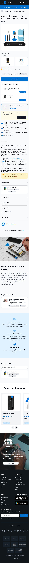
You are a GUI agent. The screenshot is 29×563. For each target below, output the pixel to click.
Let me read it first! (7, 518)
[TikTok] (2, 531)
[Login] (27, 2)
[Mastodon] (18, 531)
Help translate (13, 525)
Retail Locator (18, 482)
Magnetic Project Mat (13, 88)
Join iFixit (22, 117)
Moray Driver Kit (12, 96)
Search (24, 74)
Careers (3, 484)
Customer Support (6, 479)
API (2, 487)
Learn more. (13, 108)
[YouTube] (15, 531)
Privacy (3, 500)
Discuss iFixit (4, 482)
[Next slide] (16, 427)
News (16, 489)
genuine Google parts (14, 158)
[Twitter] (8, 531)
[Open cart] (23, 2)
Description (4, 142)
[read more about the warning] (23, 230)
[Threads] (24, 531)
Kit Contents (4, 218)
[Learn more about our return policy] (12, 135)
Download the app (21, 494)
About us (3, 477)
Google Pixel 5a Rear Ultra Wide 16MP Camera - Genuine (15, 11)
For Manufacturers (20, 484)
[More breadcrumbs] (2, 11)
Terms (2, 502)
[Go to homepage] (9, 2)
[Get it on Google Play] (21, 503)
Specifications (5, 198)
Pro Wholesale (19, 479)
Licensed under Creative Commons (14, 555)
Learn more (11, 463)
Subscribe (24, 515)
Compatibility (5, 182)
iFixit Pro (9, 176)
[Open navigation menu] (1, 2)
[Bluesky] (20, 531)
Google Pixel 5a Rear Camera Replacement (16, 299)
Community (18, 477)
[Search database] (20, 2)
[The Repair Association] (27, 531)
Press (16, 487)
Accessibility (4, 497)
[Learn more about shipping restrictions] (19, 70)
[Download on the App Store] (21, 498)
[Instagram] (11, 531)
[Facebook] (5, 531)
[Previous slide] (12, 427)
